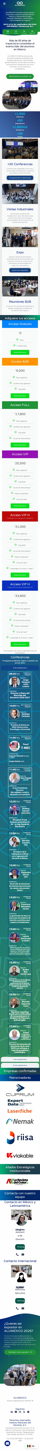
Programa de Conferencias (20, 178)
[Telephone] (17, 1254)
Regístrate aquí (20, 352)
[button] (4, 4)
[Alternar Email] (7, 1443)
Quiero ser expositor (20, 270)
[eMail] (28, 1412)
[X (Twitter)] (24, 1412)
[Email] (23, 1254)
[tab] (20, 667)
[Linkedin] (12, 1412)
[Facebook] (16, 1412)
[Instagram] (20, 1412)
